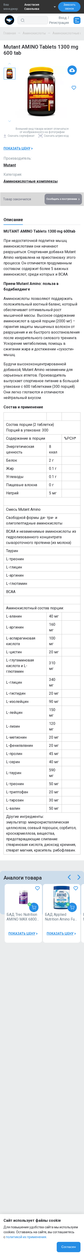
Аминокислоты (34, 33)
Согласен (68, 1247)
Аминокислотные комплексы (31, 181)
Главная (10, 33)
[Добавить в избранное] (74, 88)
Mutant (10, 165)
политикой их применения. (26, 1237)
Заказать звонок (69, 6)
